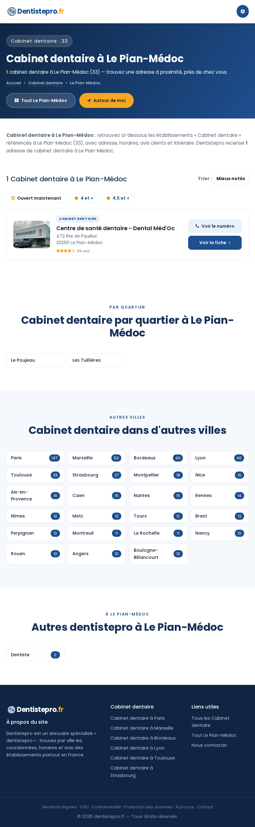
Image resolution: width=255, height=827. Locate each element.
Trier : (205, 178)
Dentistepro (40, 11)
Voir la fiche (212, 242)
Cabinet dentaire (45, 83)
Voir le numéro (218, 226)
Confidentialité (106, 807)
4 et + (87, 198)
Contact (205, 807)
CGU (84, 807)
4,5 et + (121, 198)
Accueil (13, 83)
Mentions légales (59, 807)
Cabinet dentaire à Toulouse (142, 758)
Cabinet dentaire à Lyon (137, 748)
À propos (184, 807)
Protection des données (148, 807)
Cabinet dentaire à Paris (137, 718)
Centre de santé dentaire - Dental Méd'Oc (115, 228)
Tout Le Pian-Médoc (44, 100)
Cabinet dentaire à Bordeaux (143, 738)
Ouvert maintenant (39, 198)
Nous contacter (209, 745)
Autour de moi (109, 100)
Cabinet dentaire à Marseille (142, 728)
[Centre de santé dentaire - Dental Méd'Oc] (31, 234)
